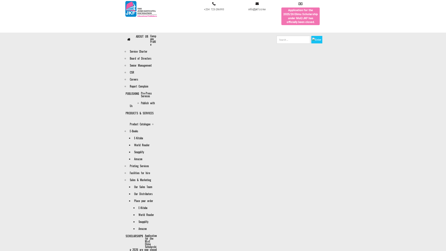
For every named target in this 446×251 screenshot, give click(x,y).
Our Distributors (143, 194)
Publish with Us (142, 104)
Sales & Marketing (140, 180)
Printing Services (139, 166)
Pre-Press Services (146, 94)
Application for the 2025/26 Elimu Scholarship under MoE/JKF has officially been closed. (300, 16)
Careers (134, 79)
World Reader (142, 145)
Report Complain (139, 86)
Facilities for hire (140, 173)
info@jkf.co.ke (257, 9)
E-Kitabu (138, 138)
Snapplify (139, 152)
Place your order (143, 201)
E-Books (134, 131)
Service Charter (138, 51)
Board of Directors (140, 58)
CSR (132, 72)
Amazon (138, 159)
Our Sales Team (143, 187)
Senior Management (141, 65)
